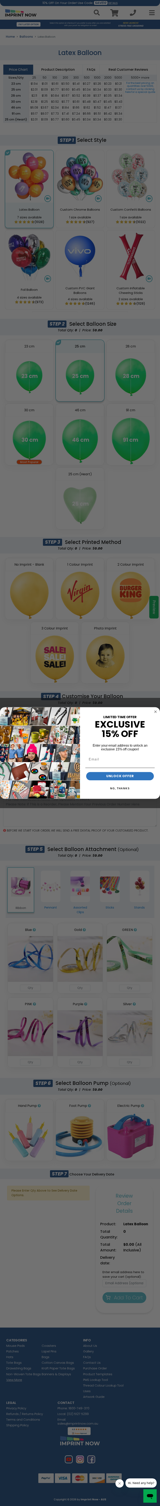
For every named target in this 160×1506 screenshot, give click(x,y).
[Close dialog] (155, 711)
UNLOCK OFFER (120, 776)
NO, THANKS (120, 788)
